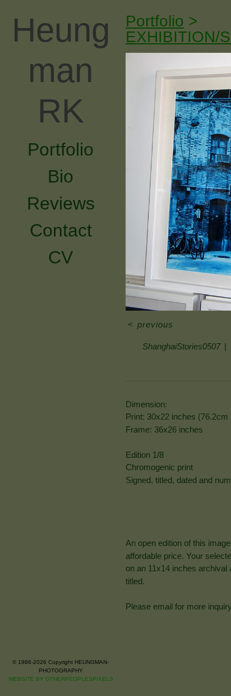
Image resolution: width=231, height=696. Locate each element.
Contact (60, 149)
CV (60, 176)
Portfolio (60, 68)
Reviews (61, 122)
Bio (61, 95)
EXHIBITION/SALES (198, 21)
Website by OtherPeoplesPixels (60, 679)
